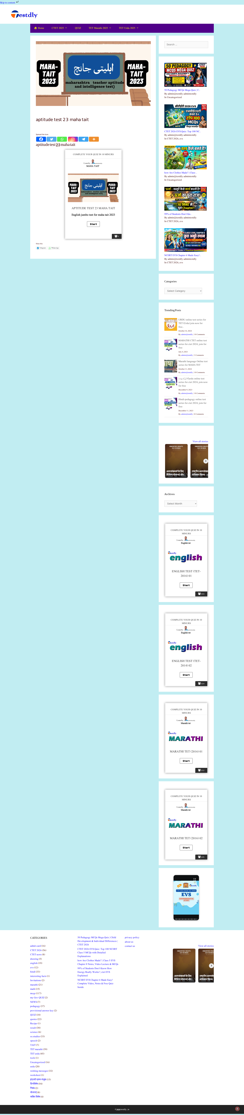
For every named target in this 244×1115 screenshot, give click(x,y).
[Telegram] (83, 139)
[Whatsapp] (62, 139)
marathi (34, 984)
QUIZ (78, 28)
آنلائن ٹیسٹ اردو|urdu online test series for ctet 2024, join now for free (193, 382)
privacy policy (132, 937)
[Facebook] (41, 139)
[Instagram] (73, 139)
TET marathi (36, 1049)
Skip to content (8, 2)
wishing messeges (39, 1071)
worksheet (35, 1075)
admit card (35, 946)
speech (33, 1040)
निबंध (32, 1088)
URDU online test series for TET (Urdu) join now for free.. (192, 323)
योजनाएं (33, 1092)
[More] (94, 139)
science (34, 1032)
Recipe (33, 1023)
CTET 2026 (36, 950)
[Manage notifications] (237, 1109)
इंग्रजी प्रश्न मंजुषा (38, 1079)
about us (129, 942)
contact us (130, 946)
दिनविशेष (34, 1083)
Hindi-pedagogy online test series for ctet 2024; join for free (192, 403)
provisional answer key (42, 1010)
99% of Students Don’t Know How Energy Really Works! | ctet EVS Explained (95, 972)
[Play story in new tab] (186, 897)
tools (32, 1058)
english (34, 963)
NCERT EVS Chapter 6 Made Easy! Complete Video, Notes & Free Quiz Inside (95, 983)
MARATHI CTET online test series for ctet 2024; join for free (192, 344)
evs (32, 967)
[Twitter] (51, 139)
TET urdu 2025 (127, 28)
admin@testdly (187, 334)
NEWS (33, 1002)
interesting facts (38, 976)
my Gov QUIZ (37, 997)
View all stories (200, 441)
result (33, 1028)
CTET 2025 (58, 28)
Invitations (35, 980)
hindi (32, 971)
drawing (34, 959)
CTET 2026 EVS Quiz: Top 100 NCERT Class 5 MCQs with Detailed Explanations (97, 953)
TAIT (33, 1045)
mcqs (32, 993)
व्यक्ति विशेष (35, 1096)
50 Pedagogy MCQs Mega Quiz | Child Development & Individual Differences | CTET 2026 (98, 941)
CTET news (36, 954)
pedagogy (35, 1006)
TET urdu (35, 1053)
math (32, 989)
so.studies (35, 1036)
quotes (33, 1019)
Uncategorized (37, 1062)
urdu (32, 1066)
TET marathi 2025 (98, 28)
